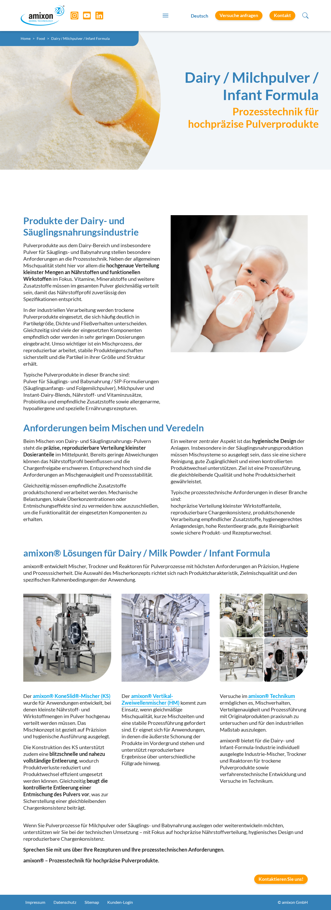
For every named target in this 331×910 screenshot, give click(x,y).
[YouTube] (83, 15)
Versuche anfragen (239, 15)
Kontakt (282, 15)
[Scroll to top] (318, 897)
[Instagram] (70, 15)
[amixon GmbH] (42, 15)
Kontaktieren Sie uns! (281, 879)
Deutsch (199, 16)
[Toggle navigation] (165, 15)
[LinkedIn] (95, 15)
